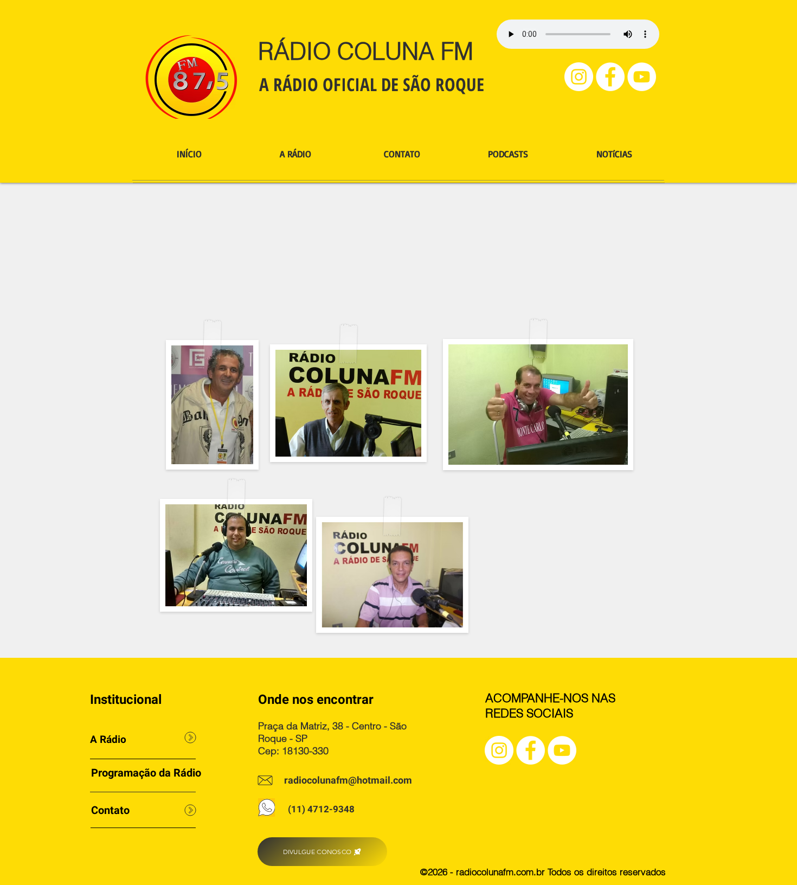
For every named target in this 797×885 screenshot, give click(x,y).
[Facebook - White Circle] (610, 76)
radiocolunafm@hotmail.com (348, 780)
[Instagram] (578, 76)
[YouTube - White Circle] (641, 76)
